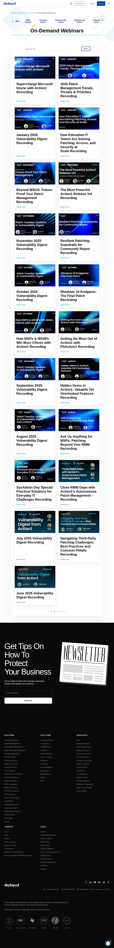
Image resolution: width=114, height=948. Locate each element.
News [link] (6, 835)
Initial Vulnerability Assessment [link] (15, 750)
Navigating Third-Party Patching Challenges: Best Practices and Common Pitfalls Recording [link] (78, 546)
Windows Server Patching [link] (13, 774)
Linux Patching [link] (9, 771)
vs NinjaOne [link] (45, 743)
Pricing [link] (6, 821)
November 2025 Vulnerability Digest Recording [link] (31, 245)
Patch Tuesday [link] (28, 21)
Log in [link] (92, 3)
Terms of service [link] (46, 838)
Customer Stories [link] (43, 21)
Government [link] (45, 771)
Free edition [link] (8, 818)
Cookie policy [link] (45, 845)
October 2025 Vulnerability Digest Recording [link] (31, 296)
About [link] (6, 832)
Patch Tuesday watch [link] (84, 747)
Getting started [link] (82, 777)
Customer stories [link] (10, 845)
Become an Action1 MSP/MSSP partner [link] (18, 855)
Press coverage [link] (9, 842)
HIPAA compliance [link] (10, 787)
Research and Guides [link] (60, 21)
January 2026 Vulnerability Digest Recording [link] (31, 139)
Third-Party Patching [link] (11, 777)
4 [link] (59, 611)
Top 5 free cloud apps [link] (84, 787)
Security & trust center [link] (84, 760)
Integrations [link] (81, 771)
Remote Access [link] (9, 757)
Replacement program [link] (12, 811)
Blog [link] (17, 21)
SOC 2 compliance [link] (11, 784)
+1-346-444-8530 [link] (53, 889)
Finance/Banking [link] (46, 767)
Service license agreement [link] (50, 852)
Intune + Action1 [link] (46, 757)
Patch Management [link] (11, 740)
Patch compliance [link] (10, 781)
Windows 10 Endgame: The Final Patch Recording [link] (78, 296)
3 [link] (57, 611)
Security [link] (43, 832)
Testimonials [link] (8, 849)
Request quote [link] (9, 815)
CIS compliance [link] (9, 794)
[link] (9, 3)
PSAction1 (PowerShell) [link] (85, 784)
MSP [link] (42, 781)
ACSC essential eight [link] (11, 798)
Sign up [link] (101, 3)
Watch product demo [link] (84, 754)
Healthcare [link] (44, 764)
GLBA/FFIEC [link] (9, 801)
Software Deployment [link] (12, 754)
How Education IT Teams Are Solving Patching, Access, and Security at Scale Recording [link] (78, 143)
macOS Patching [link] (10, 767)
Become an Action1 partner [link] (14, 852)
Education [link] (44, 760)
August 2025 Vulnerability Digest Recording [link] (31, 440)
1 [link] (51, 611)
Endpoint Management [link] (12, 743)
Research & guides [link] (83, 743)
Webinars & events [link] (83, 750)
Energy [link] (43, 777)
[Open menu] (109, 3)
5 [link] (62, 611)
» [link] (65, 611)
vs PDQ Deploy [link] (46, 747)
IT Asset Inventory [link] (10, 760)
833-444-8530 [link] (70, 889)
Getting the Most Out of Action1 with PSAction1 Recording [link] (78, 342)
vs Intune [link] (44, 750)
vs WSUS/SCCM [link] (46, 754)
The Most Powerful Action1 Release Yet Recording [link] (76, 194)
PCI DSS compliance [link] (11, 791)
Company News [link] (96, 21)
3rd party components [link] (48, 862)
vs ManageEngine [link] (47, 740)
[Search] (71, 3)
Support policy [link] (46, 855)
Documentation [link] (82, 774)
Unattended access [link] (11, 804)
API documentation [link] (83, 781)
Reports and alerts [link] (10, 808)
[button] (13, 20)
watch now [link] (20, 101)
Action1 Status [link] (82, 791)
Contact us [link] (44, 865)
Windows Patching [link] (10, 764)
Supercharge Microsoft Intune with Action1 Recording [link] (34, 88)
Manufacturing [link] (46, 774)
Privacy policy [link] (45, 842)
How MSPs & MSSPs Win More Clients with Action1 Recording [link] (33, 342)
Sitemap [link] (43, 869)
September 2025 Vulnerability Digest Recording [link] (31, 389)
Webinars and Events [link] (79, 21)
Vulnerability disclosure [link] (49, 835)
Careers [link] (7, 838)
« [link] (49, 611)
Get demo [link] (79, 3)
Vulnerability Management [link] (13, 747)
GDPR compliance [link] (47, 849)
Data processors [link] (46, 859)
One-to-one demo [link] (83, 757)
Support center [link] (82, 767)
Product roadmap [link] (83, 764)
